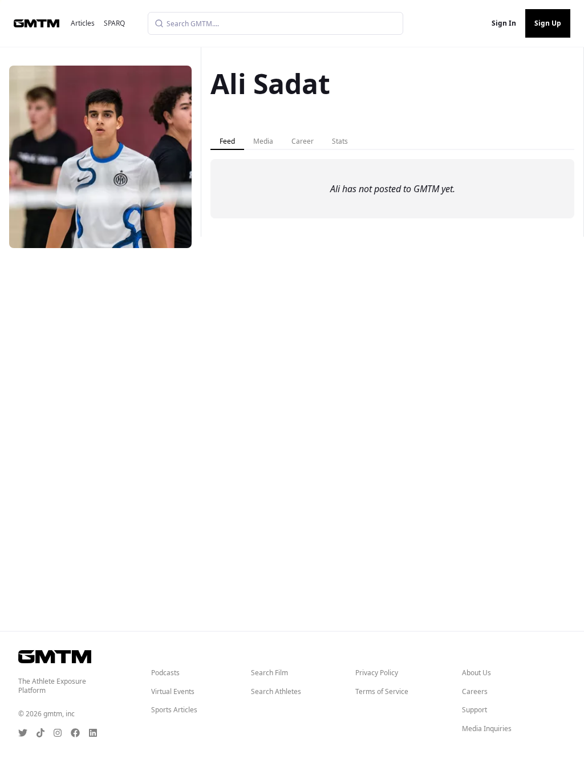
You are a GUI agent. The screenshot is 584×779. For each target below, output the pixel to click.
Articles (83, 23)
